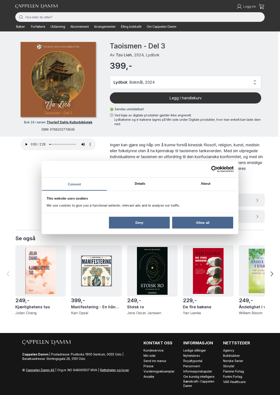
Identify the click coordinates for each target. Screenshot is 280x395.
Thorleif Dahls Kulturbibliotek (69, 122)
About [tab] (205, 183)
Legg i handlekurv (185, 98)
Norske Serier (233, 361)
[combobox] (140, 17)
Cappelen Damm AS (40, 370)
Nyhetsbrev (191, 355)
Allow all (202, 222)
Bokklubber (231, 355)
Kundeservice (154, 350)
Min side (150, 355)
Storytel (228, 366)
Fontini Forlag (232, 376)
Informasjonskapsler (197, 371)
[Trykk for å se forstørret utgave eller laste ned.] (58, 79)
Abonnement (79, 26)
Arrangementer (105, 26)
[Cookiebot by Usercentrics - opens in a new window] (214, 169)
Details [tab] (140, 183)
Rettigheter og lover (114, 370)
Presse (149, 366)
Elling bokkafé (131, 26)
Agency (228, 350)
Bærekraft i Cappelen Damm (198, 383)
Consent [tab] (74, 184)
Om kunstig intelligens (199, 376)
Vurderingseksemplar (159, 371)
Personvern (191, 366)
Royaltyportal (192, 361)
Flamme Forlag (233, 371)
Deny (139, 222)
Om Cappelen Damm (161, 26)
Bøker (20, 26)
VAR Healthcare (234, 382)
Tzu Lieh (124, 55)
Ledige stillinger (194, 350)
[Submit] (20, 17)
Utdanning (58, 26)
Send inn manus (155, 361)
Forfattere (38, 26)
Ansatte (149, 376)
